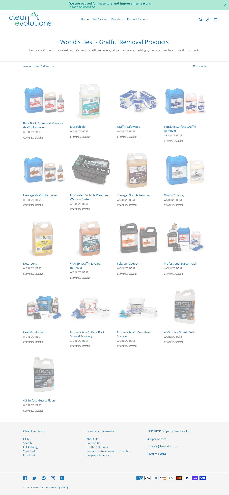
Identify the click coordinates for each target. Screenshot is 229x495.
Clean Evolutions (39, 487)
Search (27, 443)
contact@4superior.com (163, 446)
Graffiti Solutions (97, 447)
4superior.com (157, 439)
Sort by (27, 66)
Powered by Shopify (58, 487)
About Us (92, 439)
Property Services (98, 455)
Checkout (29, 455)
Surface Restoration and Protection (109, 451)
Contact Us (93, 443)
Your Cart (29, 451)
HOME (27, 439)
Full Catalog (30, 447)
